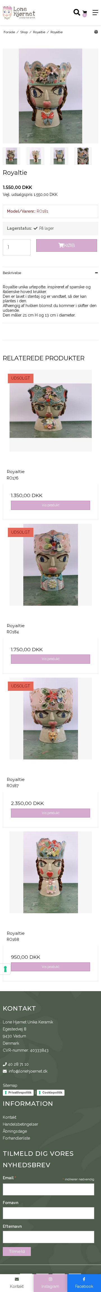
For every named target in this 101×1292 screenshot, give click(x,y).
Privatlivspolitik (19, 1092)
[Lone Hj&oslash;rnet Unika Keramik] (25, 13)
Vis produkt (50, 505)
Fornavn (10, 1202)
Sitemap (10, 1085)
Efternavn (12, 1226)
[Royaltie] (50, 417)
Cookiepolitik (52, 1092)
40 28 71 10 (18, 1064)
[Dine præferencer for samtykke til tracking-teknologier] (5, 969)
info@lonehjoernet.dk (28, 1071)
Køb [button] (69, 245)
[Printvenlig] (96, 32)
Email (9, 1178)
